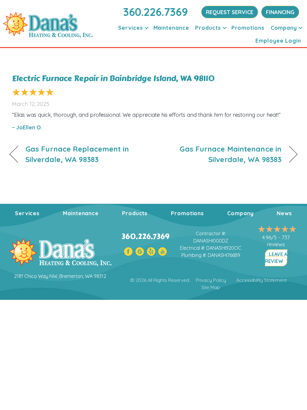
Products (208, 27)
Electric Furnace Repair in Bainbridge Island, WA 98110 (113, 78)
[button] (146, 27)
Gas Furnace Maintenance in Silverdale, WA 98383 (222, 154)
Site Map (210, 287)
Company (284, 27)
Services (130, 27)
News (284, 213)
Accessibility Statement (261, 280)
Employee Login (278, 40)
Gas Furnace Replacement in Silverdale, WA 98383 (77, 154)
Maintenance (171, 27)
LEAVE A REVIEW (276, 257)
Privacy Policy (211, 280)
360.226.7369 (155, 12)
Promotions (247, 27)
